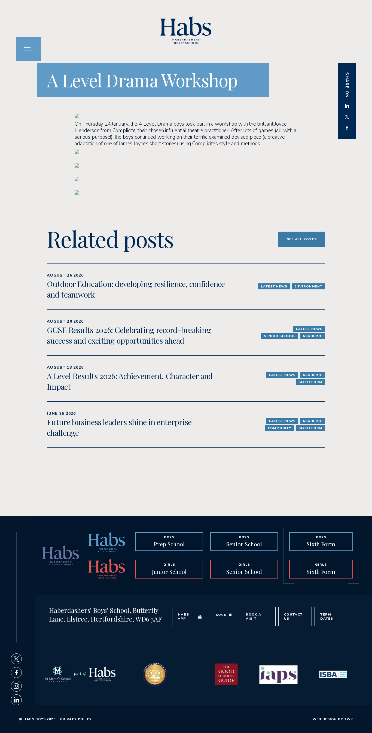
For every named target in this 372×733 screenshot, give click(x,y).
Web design (325, 719)
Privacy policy (76, 719)
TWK (348, 719)
